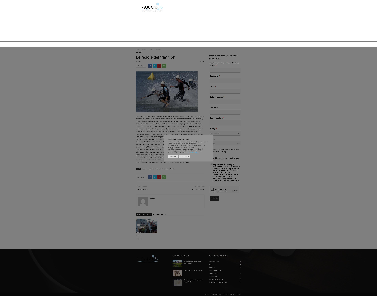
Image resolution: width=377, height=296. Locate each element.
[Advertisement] (188, 27)
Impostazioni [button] (173, 156)
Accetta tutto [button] (185, 156)
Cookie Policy (193, 152)
